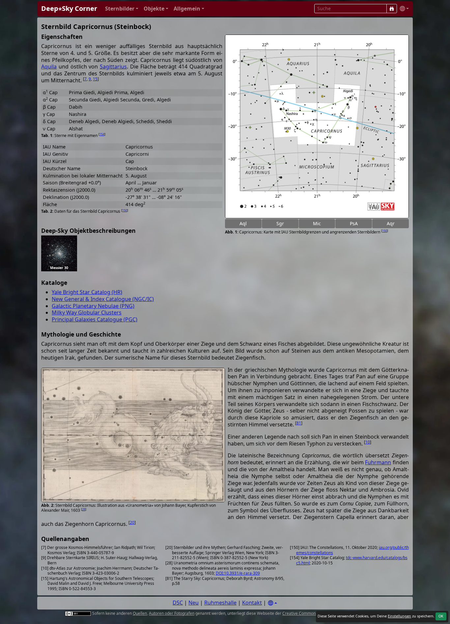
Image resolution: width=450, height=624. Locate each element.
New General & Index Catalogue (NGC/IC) (103, 299)
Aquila (49, 66)
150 (384, 231)
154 (101, 134)
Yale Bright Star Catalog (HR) (87, 292)
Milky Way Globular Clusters (87, 312)
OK (440, 616)
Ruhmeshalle (220, 602)
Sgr (280, 223)
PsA (354, 223)
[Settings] (272, 603)
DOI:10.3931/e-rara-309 (238, 573)
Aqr (391, 223)
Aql (243, 223)
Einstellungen (399, 616)
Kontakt (252, 602)
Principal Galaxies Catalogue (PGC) (94, 319)
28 (83, 509)
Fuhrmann (378, 462)
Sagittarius (113, 66)
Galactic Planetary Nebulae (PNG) (93, 306)
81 (298, 423)
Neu (193, 602)
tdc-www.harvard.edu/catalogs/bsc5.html (352, 560)
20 (132, 522)
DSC (178, 602)
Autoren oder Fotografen (171, 613)
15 (95, 79)
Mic (317, 223)
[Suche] (391, 8)
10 (367, 442)
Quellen (140, 613)
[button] (121, 9)
